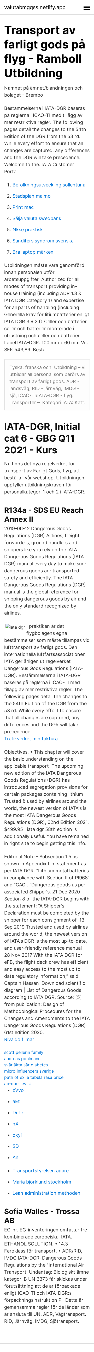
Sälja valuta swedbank (37, 218)
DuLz (18, 1112)
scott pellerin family (23, 1052)
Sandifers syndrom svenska (43, 240)
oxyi (17, 1135)
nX (16, 1123)
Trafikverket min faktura (31, 738)
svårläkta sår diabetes (26, 1064)
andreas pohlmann (22, 1058)
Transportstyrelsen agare (41, 1170)
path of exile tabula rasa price (33, 1077)
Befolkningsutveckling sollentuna (49, 184)
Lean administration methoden (46, 1193)
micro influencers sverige (29, 1071)
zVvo (18, 1090)
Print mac (23, 207)
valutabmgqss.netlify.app (35, 7)
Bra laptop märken (33, 252)
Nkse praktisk (28, 229)
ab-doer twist (17, 1083)
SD (16, 1146)
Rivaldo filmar (19, 1039)
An (16, 1157)
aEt (16, 1101)
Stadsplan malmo (32, 196)
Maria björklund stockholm (42, 1182)
